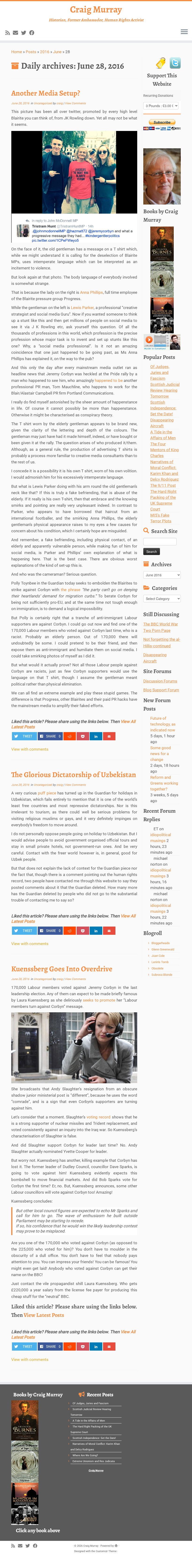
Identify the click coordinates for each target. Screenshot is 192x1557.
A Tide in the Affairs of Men (89, 1420)
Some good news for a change (160, 753)
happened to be (109, 380)
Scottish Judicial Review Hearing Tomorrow (165, 390)
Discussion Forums (160, 681)
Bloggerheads (160, 943)
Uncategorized (43, 103)
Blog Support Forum (161, 690)
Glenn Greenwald (162, 949)
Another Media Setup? (45, 93)
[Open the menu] (184, 32)
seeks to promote (100, 1000)
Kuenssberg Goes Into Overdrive (61, 969)
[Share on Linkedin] (96, 736)
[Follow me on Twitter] (25, 33)
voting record (99, 1117)
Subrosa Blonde (161, 974)
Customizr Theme (106, 1551)
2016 (44, 51)
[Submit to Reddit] (69, 736)
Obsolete (157, 968)
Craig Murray (96, 9)
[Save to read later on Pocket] (83, 736)
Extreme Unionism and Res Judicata (94, 1461)
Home (16, 51)
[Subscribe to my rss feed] (9, 33)
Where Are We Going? (85, 1455)
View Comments (75, 103)
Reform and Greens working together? (164, 783)
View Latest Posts (44, 1315)
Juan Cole (158, 955)
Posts (31, 51)
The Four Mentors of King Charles (164, 450)
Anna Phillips (91, 292)
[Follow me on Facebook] (33, 33)
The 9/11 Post (163, 485)
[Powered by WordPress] (116, 1545)
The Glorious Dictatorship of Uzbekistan (73, 774)
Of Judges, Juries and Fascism (159, 372)
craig (59, 103)
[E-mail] (17, 33)
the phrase (70, 589)
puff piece (47, 793)
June (57, 51)
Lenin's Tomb (160, 962)
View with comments (29, 749)
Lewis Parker (82, 307)
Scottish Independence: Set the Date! (163, 408)
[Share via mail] (109, 736)
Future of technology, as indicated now (163, 724)
